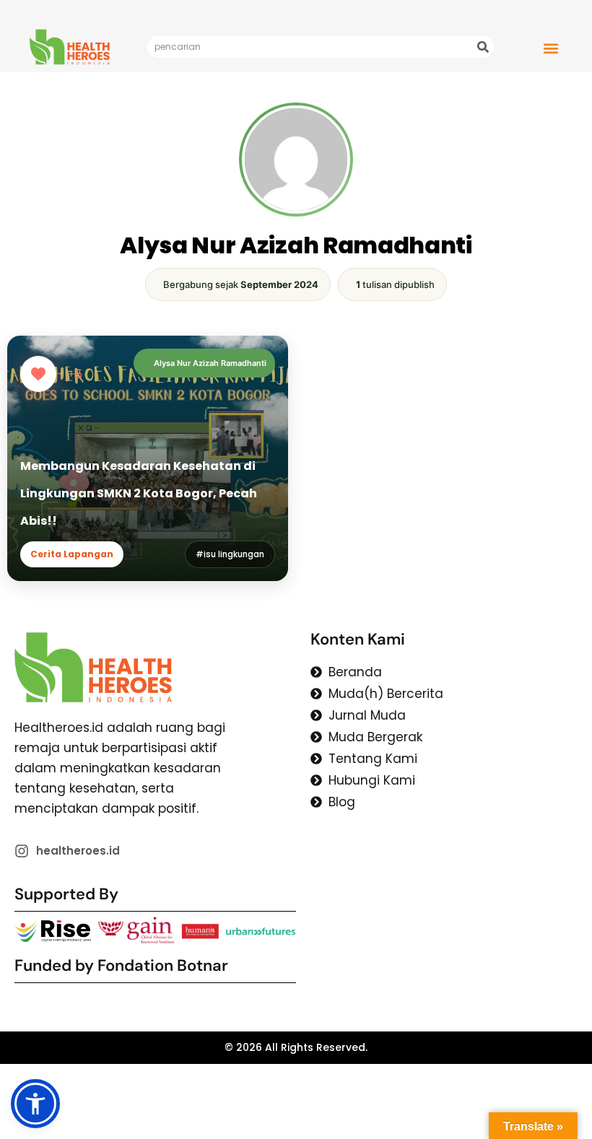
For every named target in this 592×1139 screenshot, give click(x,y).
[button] (550, 48)
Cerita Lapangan (71, 554)
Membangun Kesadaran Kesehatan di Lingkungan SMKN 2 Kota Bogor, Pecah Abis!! (138, 493)
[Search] (483, 47)
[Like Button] (38, 374)
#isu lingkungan (230, 554)
